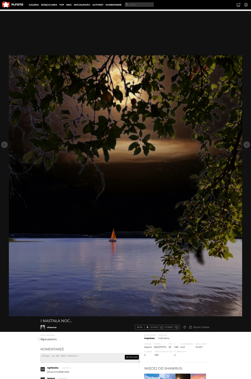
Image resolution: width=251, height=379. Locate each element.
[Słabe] (177, 327)
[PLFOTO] (12, 4)
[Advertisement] (125, 31)
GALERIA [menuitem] (34, 4)
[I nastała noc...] (43, 327)
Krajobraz (149, 338)
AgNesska (52, 367)
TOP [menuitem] (61, 4)
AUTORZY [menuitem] (97, 4)
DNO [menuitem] (69, 4)
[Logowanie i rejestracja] (246, 5)
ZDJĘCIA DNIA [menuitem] (49, 4)
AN (42, 369)
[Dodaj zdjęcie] (238, 5)
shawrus (52, 327)
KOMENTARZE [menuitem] (114, 4)
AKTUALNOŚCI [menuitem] (82, 4)
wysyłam (132, 357)
